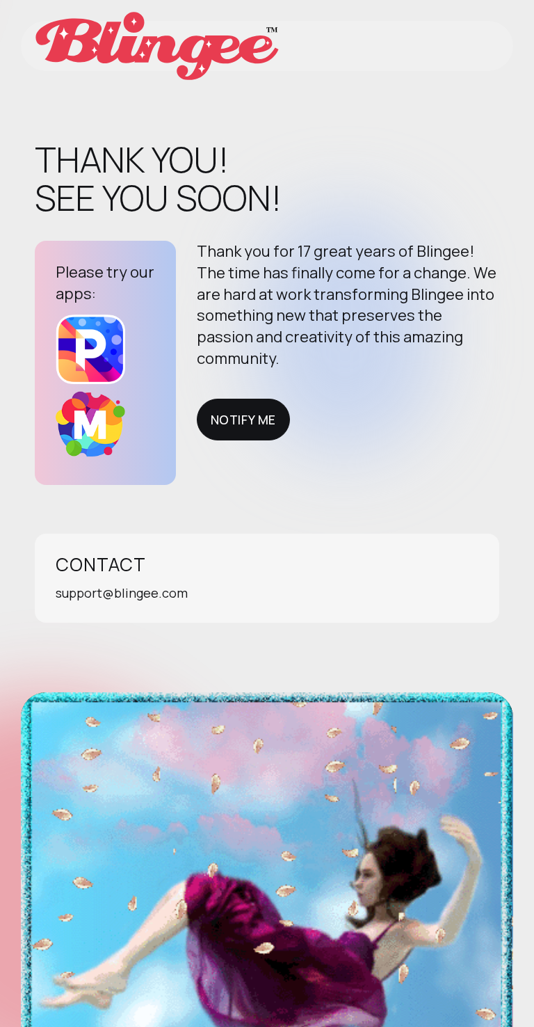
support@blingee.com (122, 592)
